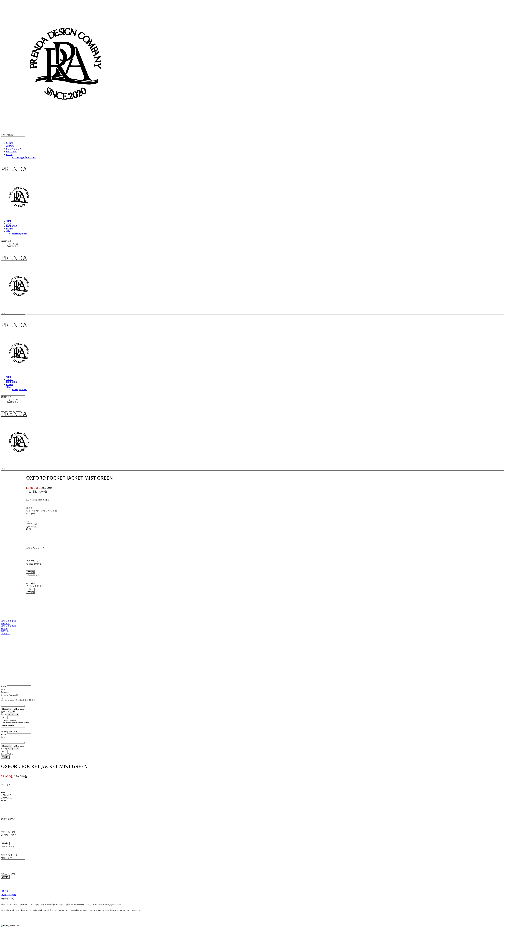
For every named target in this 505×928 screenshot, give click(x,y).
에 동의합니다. (18, 700)
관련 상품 (5, 634)
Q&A (9, 154)
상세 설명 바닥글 (8, 626)
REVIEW (11, 151)
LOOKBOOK (14, 148)
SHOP (10, 142)
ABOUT (11, 145)
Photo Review (10, 720)
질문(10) (5, 631)
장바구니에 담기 (8, 846)
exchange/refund (24, 157)
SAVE (4, 717)
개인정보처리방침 (8, 894)
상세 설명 (5, 624)
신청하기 (5, 877)
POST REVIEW (8, 725)
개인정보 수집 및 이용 (11, 700)
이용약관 (5, 890)
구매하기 (5, 757)
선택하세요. (31, 524)
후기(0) (4, 629)
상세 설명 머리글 (8, 621)
